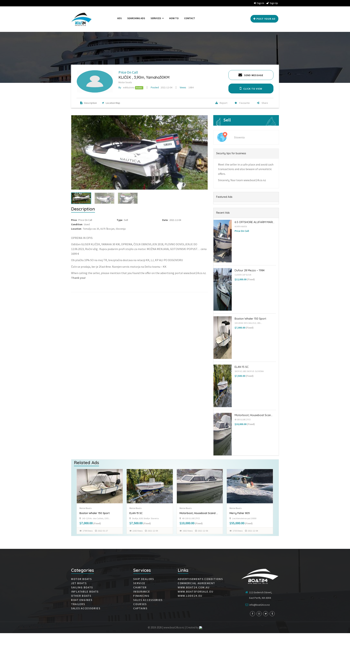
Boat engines (81, 600)
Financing (141, 596)
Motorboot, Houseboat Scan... (254, 415)
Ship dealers (143, 579)
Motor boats (125, 82)
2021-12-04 (161, 87)
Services (156, 18)
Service (139, 583)
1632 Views (138, 530)
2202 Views (87, 530)
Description (90, 103)
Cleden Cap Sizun (243, 275)
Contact (189, 18)
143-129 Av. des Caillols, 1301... (248, 323)
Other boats (81, 596)
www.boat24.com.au (194, 587)
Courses (140, 604)
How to (174, 18)
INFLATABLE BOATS (85, 591)
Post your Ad (265, 18)
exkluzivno (126, 87)
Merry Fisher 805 (189, 513)
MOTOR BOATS (81, 579)
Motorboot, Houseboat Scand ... (148, 513)
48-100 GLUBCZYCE (243, 419)
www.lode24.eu (190, 596)
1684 (187, 87)
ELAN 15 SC (242, 367)
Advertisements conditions (200, 579)
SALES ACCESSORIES (85, 608)
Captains (140, 608)
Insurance (141, 591)
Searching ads (136, 18)
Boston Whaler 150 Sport (250, 318)
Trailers (78, 604)
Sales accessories (148, 600)
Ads (119, 18)
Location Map (113, 103)
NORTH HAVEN (241, 226)
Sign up (274, 3)
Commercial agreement (196, 583)
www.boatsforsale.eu (195, 591)
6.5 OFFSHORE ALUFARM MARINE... (250, 513)
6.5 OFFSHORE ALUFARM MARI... (254, 222)
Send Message (253, 75)
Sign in (260, 3)
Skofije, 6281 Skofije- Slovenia (249, 371)
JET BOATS (79, 583)
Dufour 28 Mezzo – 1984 (250, 270)
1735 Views (187, 530)
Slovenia (239, 137)
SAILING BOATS (82, 587)
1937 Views (238, 530)
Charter (140, 587)
